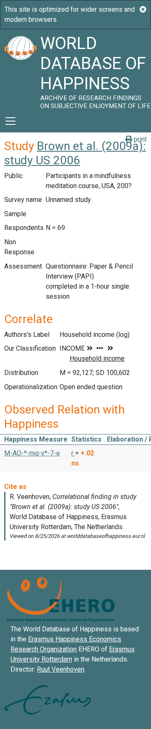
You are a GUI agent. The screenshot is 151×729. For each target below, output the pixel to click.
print (139, 139)
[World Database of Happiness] (20, 69)
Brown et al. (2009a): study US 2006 (75, 153)
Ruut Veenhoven (60, 669)
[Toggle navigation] (10, 121)
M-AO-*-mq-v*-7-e (32, 453)
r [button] (73, 453)
